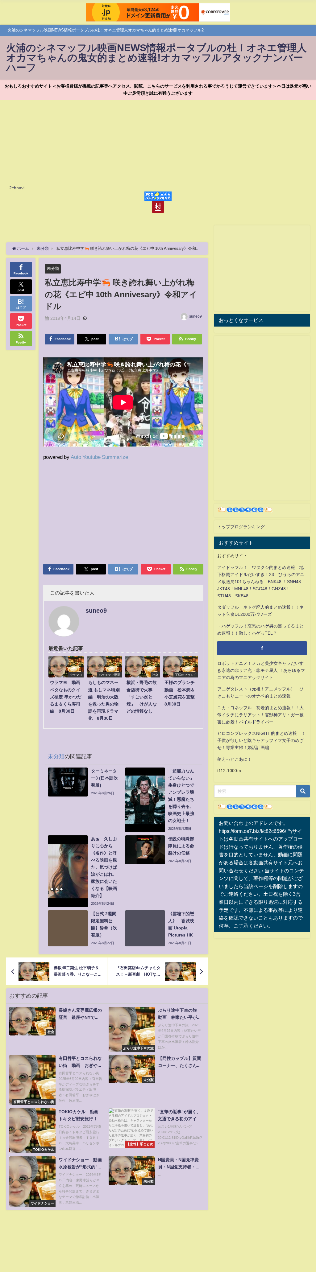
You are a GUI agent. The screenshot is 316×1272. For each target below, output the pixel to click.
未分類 (53, 268)
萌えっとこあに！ (234, 759)
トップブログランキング (241, 527)
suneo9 (195, 316)
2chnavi (16, 188)
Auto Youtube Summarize (99, 456)
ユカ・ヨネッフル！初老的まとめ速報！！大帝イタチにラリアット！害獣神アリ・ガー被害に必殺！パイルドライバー (260, 715)
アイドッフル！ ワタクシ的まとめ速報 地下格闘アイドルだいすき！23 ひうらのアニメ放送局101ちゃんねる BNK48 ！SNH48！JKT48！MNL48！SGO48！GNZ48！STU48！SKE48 (261, 581)
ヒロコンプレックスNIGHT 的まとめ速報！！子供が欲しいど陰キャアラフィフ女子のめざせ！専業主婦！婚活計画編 (261, 740)
